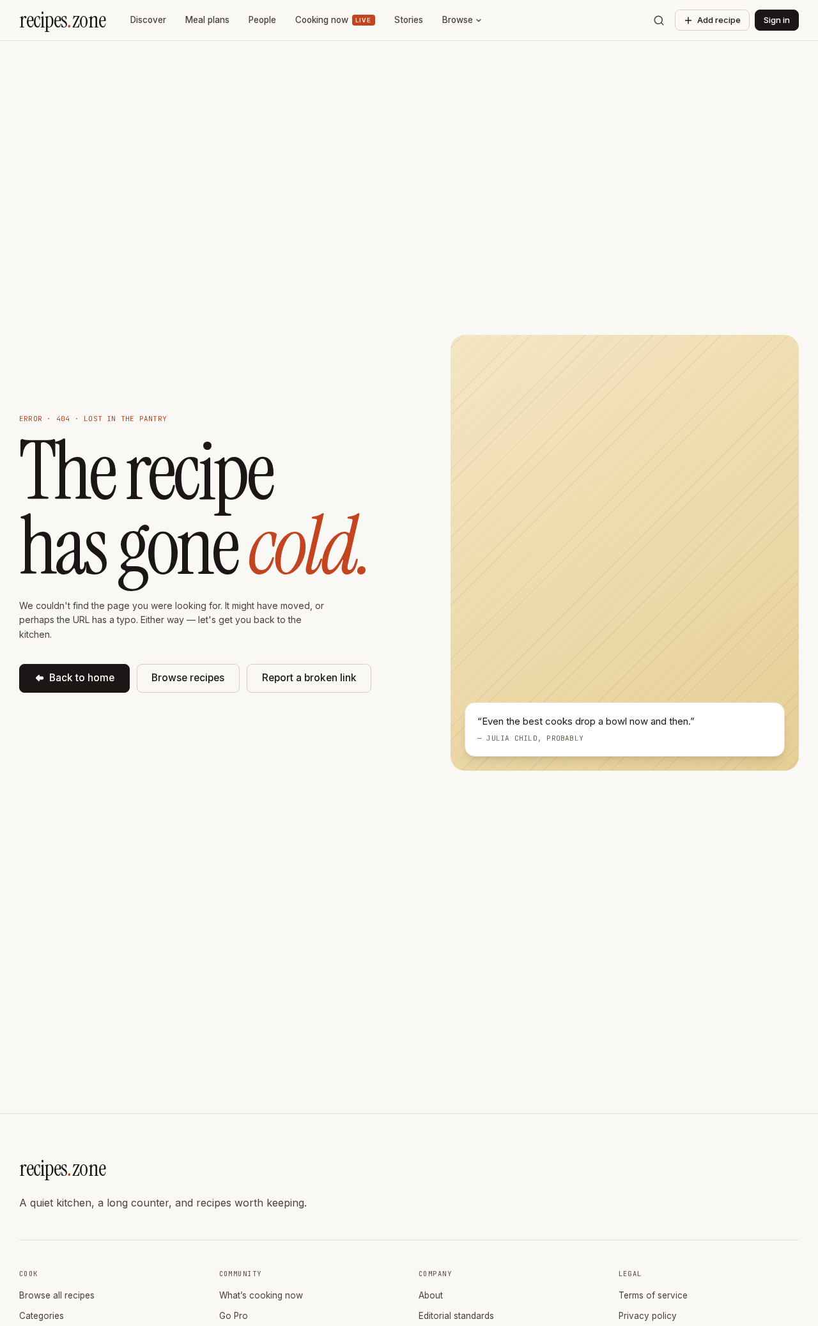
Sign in (777, 20)
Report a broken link (309, 678)
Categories (41, 1316)
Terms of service (653, 1295)
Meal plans (207, 20)
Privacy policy (648, 1316)
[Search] (659, 20)
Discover (148, 20)
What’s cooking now (261, 1295)
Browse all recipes (57, 1295)
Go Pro (233, 1316)
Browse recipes (187, 678)
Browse (457, 20)
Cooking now (333, 20)
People (262, 20)
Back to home (81, 678)
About (431, 1295)
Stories (408, 20)
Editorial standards (456, 1316)
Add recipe (719, 20)
